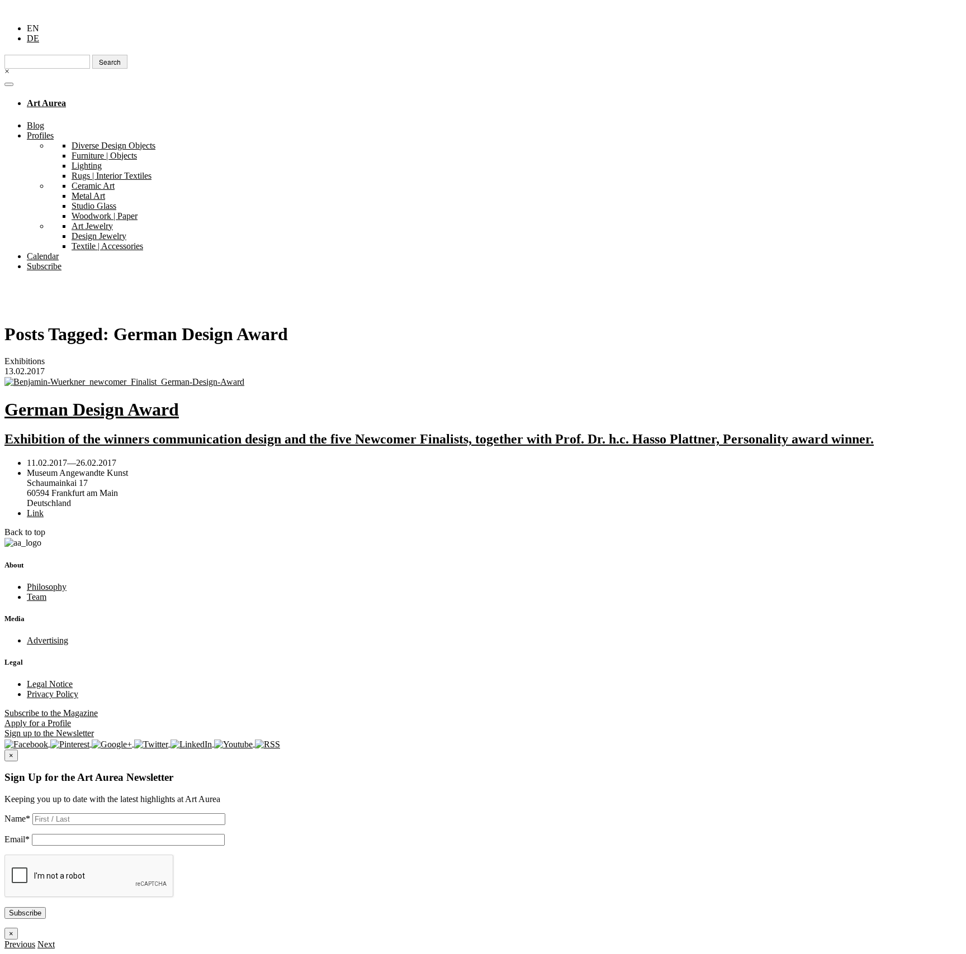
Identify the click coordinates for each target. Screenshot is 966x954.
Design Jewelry (99, 236)
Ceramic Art (93, 185)
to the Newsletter (49, 733)
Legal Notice (50, 684)
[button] (19, 944)
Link (35, 513)
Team (36, 597)
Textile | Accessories (107, 246)
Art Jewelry (92, 226)
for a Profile (37, 723)
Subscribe (44, 266)
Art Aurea (46, 103)
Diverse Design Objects (113, 145)
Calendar (43, 256)
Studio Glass (94, 206)
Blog (35, 125)
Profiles (40, 135)
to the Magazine (51, 713)
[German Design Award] (483, 381)
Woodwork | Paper (105, 216)
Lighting (87, 165)
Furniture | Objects (104, 155)
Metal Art (88, 196)
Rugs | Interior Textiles (111, 175)
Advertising (47, 640)
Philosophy (47, 587)
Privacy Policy (52, 694)
